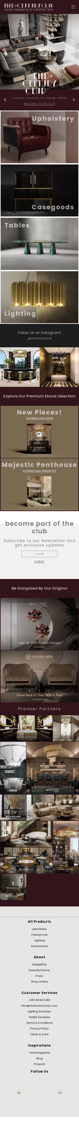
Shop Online (39, 982)
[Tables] (39, 243)
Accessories (39, 946)
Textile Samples (39, 1017)
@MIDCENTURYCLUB (39, 338)
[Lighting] (39, 296)
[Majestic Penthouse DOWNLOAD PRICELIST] (39, 484)
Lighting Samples (39, 1011)
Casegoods (39, 935)
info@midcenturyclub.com (39, 1006)
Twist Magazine (39, 1053)
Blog (39, 1058)
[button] (73, 6)
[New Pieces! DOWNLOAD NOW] (39, 431)
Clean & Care (39, 1034)
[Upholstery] (39, 137)
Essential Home (39, 970)
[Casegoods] (39, 190)
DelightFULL (39, 964)
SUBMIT (39, 562)
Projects (39, 1064)
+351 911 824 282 (39, 1000)
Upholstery (39, 929)
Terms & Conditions (39, 1023)
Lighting (39, 940)
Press (39, 976)
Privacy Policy (39, 1029)
